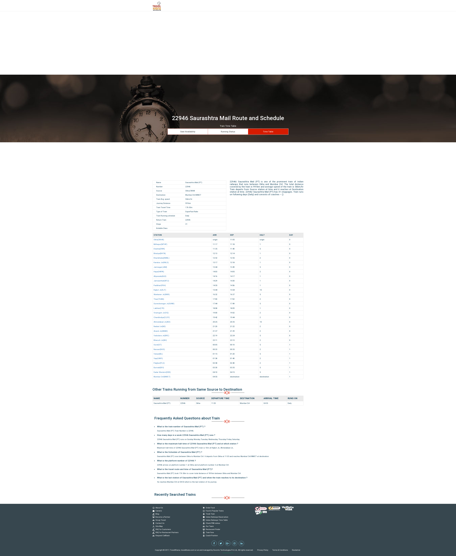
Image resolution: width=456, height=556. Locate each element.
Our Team (209, 526)
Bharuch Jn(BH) (160, 340)
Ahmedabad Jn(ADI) (162, 322)
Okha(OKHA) (159, 240)
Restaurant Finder (212, 529)
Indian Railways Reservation (216, 517)
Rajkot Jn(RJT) (160, 290)
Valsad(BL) (158, 354)
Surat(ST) (158, 345)
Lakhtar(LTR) (159, 308)
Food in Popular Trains (214, 511)
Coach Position (211, 536)
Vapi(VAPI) (158, 358)
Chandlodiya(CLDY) (162, 317)
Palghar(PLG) (159, 363)
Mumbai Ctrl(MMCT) (162, 377)
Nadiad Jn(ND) (160, 326)
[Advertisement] (71, 16)
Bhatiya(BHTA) (160, 253)
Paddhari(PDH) (160, 285)
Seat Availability (187, 131)
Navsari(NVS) (159, 349)
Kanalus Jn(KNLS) (161, 262)
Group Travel (160, 520)
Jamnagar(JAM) (160, 267)
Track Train (210, 514)
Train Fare (209, 532)
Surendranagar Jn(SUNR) (164, 304)
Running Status (228, 131)
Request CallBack (162, 536)
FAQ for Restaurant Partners (166, 532)
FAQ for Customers (162, 529)
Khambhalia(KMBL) (161, 258)
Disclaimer (296, 550)
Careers (158, 511)
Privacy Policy (262, 550)
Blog (156, 514)
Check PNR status (212, 523)
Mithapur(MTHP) (160, 244)
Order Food (210, 508)
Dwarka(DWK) (159, 249)
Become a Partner (162, 517)
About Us (158, 508)
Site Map (158, 526)
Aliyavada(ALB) (160, 276)
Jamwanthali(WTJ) (161, 281)
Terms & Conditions (280, 550)
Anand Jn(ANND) (161, 331)
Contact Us (159, 523)
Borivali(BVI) (159, 368)
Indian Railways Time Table (216, 520)
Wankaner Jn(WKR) (162, 294)
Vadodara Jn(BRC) (161, 336)
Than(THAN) (159, 299)
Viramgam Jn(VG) (161, 313)
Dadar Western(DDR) (162, 372)
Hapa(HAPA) (159, 272)
